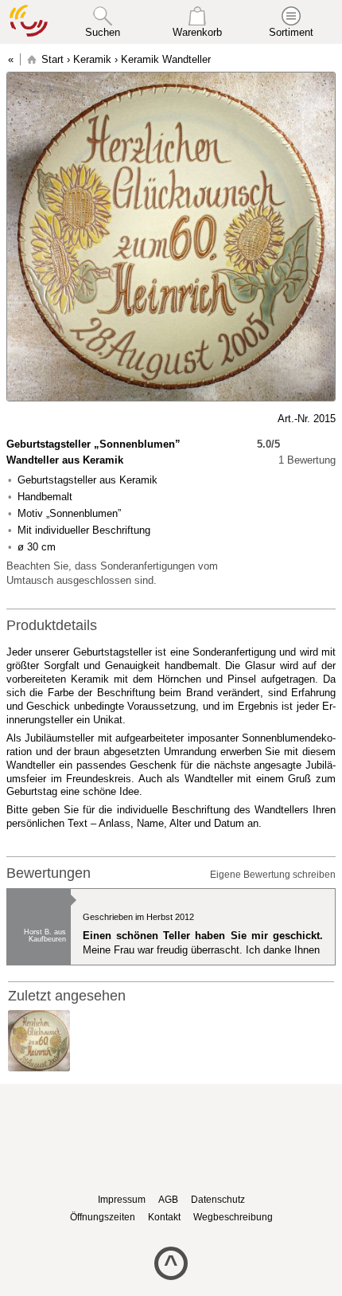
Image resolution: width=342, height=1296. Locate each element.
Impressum (122, 1199)
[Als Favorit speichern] (14, 419)
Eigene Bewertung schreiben (273, 874)
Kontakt (164, 1217)
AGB (168, 1199)
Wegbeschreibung (233, 1217)
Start (52, 59)
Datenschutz (218, 1199)
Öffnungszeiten (102, 1217)
